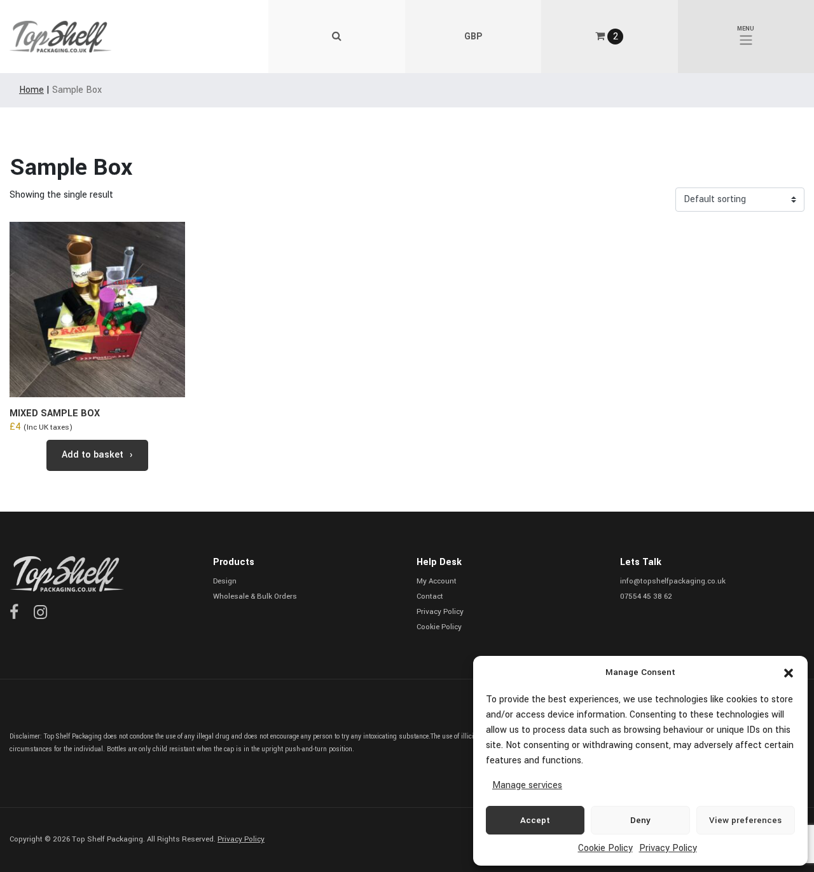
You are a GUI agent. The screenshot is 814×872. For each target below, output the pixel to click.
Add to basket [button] (92, 454)
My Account (437, 581)
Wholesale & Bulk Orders (255, 596)
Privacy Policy (668, 848)
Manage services (527, 785)
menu (745, 29)
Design (225, 581)
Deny (640, 820)
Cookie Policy (605, 848)
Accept (535, 820)
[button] (788, 672)
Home (31, 90)
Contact (430, 596)
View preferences (745, 820)
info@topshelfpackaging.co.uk (673, 581)
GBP (473, 36)
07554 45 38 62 (646, 596)
